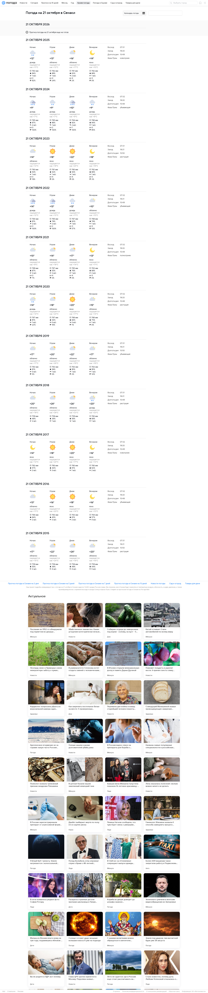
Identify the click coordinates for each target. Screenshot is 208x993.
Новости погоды (158, 583)
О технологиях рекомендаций (156, 991)
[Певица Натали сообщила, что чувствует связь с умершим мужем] (123, 814)
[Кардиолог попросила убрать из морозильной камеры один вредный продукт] (46, 698)
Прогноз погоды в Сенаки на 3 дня (23, 583)
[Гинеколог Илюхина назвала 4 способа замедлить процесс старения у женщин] (162, 814)
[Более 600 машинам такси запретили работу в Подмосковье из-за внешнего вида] (162, 853)
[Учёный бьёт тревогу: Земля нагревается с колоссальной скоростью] (46, 853)
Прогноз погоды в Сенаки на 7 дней (94, 583)
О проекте (116, 991)
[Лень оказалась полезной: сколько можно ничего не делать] (162, 775)
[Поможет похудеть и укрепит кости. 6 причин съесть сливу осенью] (162, 660)
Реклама (20, 991)
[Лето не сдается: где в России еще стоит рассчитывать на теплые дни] (123, 968)
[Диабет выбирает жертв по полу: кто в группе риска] (85, 814)
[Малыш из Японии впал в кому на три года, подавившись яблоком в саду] (46, 930)
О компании (11, 991)
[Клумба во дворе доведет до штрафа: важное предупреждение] (123, 891)
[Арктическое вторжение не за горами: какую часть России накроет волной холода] (46, 737)
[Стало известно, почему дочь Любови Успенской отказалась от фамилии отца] (162, 968)
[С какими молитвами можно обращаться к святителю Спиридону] (123, 930)
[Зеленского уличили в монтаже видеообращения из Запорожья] (162, 891)
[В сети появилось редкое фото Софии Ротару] (46, 891)
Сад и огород (175, 583)
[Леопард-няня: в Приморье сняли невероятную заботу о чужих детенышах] (46, 660)
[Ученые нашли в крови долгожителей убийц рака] (85, 737)
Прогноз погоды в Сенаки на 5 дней (58, 583)
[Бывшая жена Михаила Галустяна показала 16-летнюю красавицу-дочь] (123, 775)
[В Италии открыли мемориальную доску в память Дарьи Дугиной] (123, 660)
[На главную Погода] (11, 3)
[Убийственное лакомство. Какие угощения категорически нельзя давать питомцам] (85, 621)
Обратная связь (174, 991)
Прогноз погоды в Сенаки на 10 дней (130, 583)
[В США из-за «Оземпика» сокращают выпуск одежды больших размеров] (123, 853)
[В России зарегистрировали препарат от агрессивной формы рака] (46, 814)
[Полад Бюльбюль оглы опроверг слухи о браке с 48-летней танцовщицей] (85, 853)
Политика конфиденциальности (133, 991)
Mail (3, 991)
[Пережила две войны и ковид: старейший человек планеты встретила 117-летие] (123, 698)
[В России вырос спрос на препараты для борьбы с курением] (123, 737)
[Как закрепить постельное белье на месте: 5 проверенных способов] (85, 698)
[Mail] (3, 3)
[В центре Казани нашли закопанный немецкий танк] (85, 775)
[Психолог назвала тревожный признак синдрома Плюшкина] (46, 775)
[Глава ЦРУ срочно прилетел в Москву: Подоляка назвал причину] (85, 968)
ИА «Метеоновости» (199, 991)
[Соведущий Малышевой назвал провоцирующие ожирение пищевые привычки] (162, 698)
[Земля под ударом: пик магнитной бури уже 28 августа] (162, 930)
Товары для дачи (192, 583)
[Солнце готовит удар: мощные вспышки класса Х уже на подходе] (85, 930)
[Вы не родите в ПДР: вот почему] (46, 968)
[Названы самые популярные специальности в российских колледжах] (162, 737)
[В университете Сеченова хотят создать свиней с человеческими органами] (85, 660)
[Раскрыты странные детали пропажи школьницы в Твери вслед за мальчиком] (85, 891)
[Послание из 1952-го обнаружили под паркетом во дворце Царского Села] (46, 621)
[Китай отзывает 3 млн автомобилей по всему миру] (162, 621)
